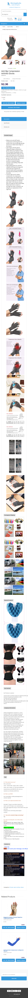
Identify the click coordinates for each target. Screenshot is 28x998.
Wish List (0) (9, 18)
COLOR (3, 97)
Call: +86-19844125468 (8, 103)
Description (6, 119)
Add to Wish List (6, 78)
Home (3, 26)
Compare (9, 19)
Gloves (17, 26)
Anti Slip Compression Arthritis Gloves (9, 29)
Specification (7, 123)
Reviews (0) (6, 127)
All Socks (11, 887)
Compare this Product (16, 78)
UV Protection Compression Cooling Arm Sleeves (14, 950)
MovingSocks (3, 75)
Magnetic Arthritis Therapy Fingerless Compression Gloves (13, 918)
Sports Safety (10, 26)
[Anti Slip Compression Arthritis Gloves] (14, 46)
